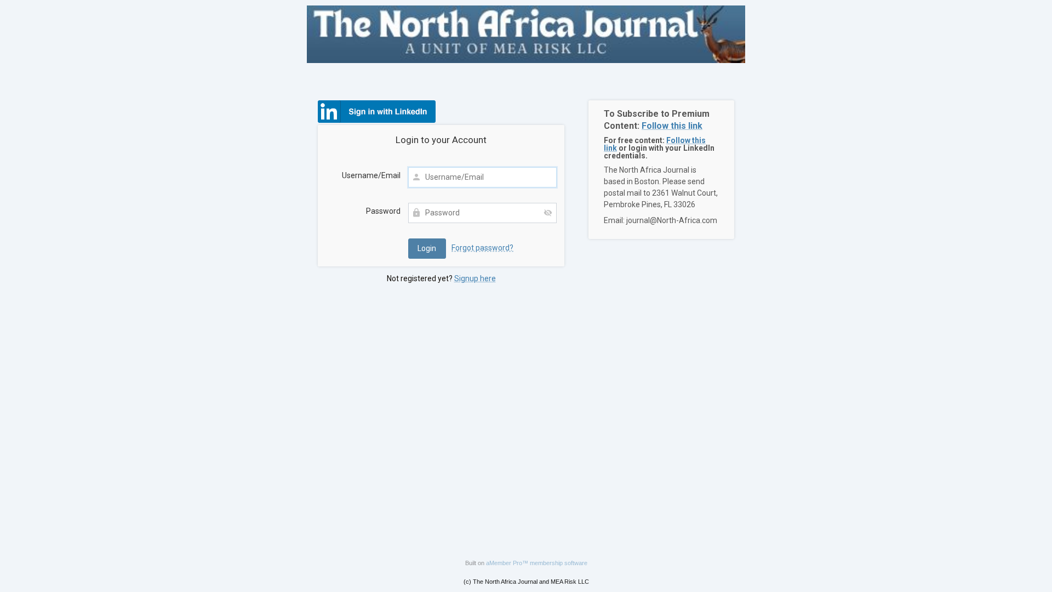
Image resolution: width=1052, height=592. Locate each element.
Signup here (475, 278)
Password (383, 211)
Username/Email (371, 175)
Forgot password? (482, 247)
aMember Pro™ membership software (536, 563)
